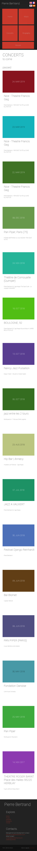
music (8, 818)
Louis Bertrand (32, 847)
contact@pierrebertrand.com (14, 838)
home (7, 816)
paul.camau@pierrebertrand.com (15, 834)
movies (8, 823)
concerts (8, 819)
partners (13, 839)
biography (9, 821)
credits (8, 839)
